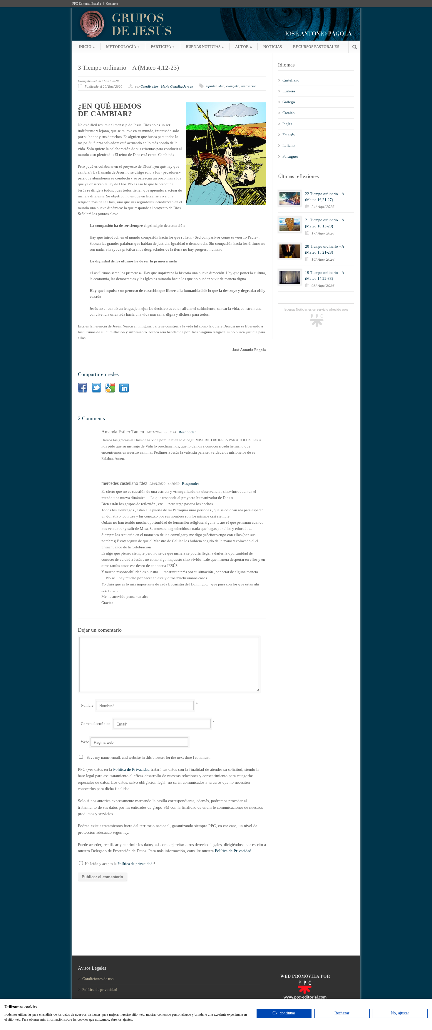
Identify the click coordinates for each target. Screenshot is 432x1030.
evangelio (233, 86)
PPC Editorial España (86, 3)
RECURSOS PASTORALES (316, 46)
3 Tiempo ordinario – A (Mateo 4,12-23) (128, 67)
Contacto (112, 3)
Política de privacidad (135, 863)
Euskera (288, 91)
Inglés (287, 124)
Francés (288, 134)
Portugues (290, 156)
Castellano (290, 80)
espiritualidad (215, 86)
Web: (85, 742)
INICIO (87, 46)
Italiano (288, 145)
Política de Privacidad (131, 769)
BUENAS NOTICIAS (205, 46)
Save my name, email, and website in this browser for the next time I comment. (148, 757)
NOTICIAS (272, 46)
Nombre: (88, 705)
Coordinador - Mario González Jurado (166, 86)
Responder (187, 432)
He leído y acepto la (120, 863)
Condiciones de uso (98, 978)
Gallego (288, 102)
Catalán (288, 113)
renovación (249, 86)
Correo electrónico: (96, 723)
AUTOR (243, 46)
